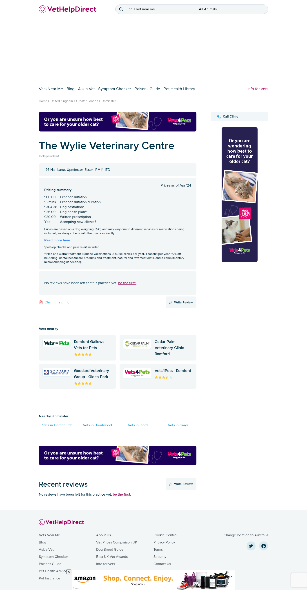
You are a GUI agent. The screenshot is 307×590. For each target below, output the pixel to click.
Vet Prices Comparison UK (116, 542)
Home (43, 101)
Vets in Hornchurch (57, 425)
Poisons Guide (147, 88)
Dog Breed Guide (109, 549)
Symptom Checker (114, 88)
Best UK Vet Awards (112, 556)
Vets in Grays (178, 425)
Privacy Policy (164, 542)
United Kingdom (62, 101)
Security (160, 556)
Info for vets (257, 88)
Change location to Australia (246, 535)
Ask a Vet (86, 88)
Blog (70, 88)
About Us (103, 535)
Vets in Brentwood (97, 425)
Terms (158, 549)
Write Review (183, 302)
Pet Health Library (179, 88)
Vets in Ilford (138, 425)
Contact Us (162, 564)
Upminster (109, 101)
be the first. (127, 282)
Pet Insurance (49, 578)
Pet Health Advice (53, 571)
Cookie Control (165, 535)
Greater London (87, 101)
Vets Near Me (51, 88)
